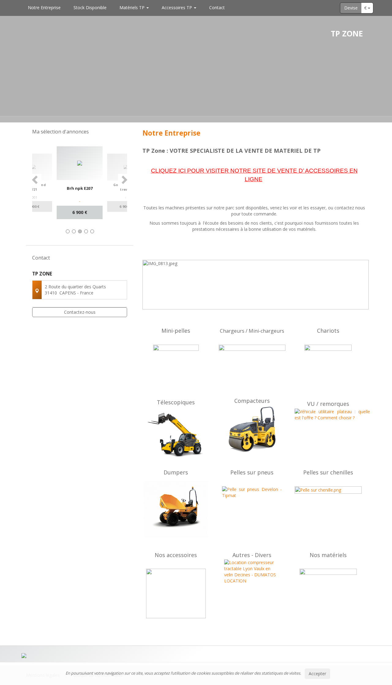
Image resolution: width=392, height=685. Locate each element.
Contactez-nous (80, 312)
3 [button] (80, 231)
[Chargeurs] (252, 370)
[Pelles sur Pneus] (252, 509)
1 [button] (68, 231)
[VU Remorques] (328, 430)
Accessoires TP (177, 7)
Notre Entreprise (44, 7)
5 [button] (92, 231)
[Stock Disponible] (328, 588)
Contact (217, 7)
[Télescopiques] (175, 435)
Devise (351, 8)
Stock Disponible (90, 7)
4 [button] (86, 231)
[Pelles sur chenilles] (328, 508)
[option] (80, 182)
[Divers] (252, 587)
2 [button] (74, 231)
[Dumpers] (175, 509)
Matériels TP (132, 7)
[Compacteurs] (252, 429)
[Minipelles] (175, 367)
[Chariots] (328, 368)
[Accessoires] (175, 593)
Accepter (317, 673)
